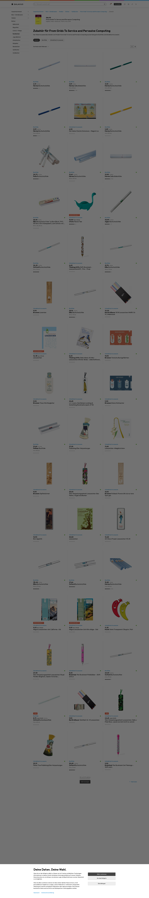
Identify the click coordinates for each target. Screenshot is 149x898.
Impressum (37, 892)
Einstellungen (101, 883)
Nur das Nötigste (101, 878)
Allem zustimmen (101, 874)
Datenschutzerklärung (47, 892)
